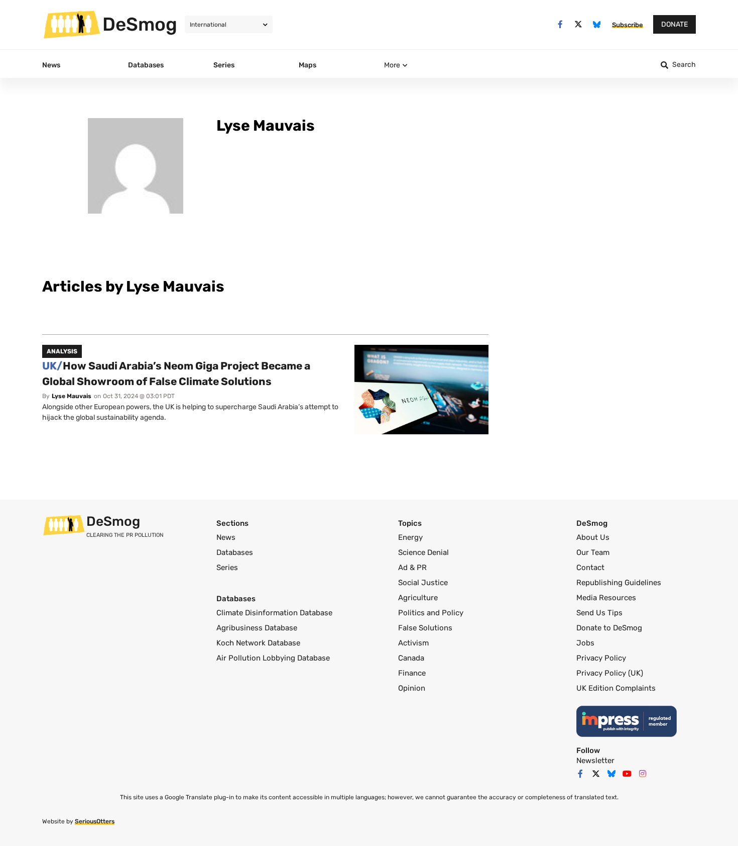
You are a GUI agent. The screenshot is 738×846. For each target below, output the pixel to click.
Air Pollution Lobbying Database (273, 658)
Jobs (585, 642)
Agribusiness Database (256, 627)
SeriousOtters (94, 821)
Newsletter (595, 760)
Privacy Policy (601, 658)
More (392, 65)
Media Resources (606, 597)
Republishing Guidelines (618, 582)
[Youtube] (627, 774)
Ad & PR (412, 567)
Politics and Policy (430, 612)
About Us (592, 537)
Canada (411, 658)
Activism (413, 642)
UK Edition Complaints (616, 688)
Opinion (411, 688)
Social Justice (423, 582)
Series (227, 567)
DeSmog (139, 24)
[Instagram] (643, 774)
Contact (590, 567)
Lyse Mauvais (71, 396)
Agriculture (418, 597)
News (225, 537)
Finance (412, 673)
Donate (674, 24)
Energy (410, 537)
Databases (234, 552)
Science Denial (423, 552)
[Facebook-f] (560, 24)
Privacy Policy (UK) (609, 673)
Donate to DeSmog (609, 627)
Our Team (592, 552)
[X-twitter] (578, 24)
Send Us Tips (599, 612)
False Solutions (425, 627)
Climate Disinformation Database (274, 612)
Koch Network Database (258, 642)
